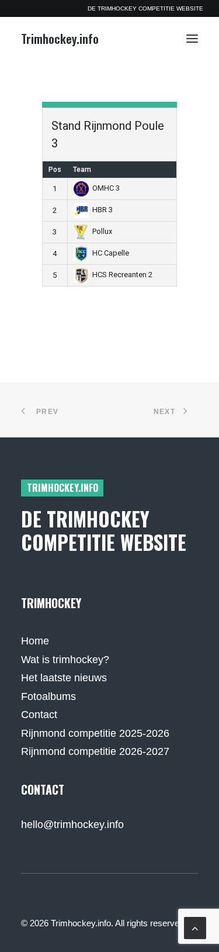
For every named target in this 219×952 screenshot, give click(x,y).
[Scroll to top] (195, 927)
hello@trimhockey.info (72, 824)
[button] (192, 38)
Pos (54, 169)
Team (82, 169)
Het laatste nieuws (64, 678)
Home (35, 641)
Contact (39, 714)
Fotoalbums (48, 696)
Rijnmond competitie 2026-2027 (95, 751)
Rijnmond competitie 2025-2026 (95, 733)
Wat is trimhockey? (65, 659)
